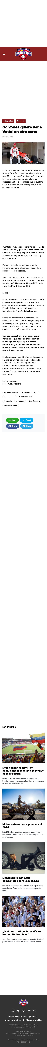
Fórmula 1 (26, 392)
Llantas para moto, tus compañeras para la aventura (20, 879)
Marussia (8, 401)
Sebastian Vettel (10, 405)
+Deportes (8, 121)
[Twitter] (13, 1010)
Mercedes (20, 401)
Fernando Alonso (11, 392)
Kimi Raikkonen (25, 397)
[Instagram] (23, 1010)
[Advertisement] (23, 23)
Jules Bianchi (9, 397)
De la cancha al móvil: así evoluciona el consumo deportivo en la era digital (23, 770)
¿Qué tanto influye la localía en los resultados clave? (21, 933)
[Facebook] (18, 1010)
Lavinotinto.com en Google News (22, 1017)
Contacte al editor (13, 1020)
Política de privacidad (32, 1020)
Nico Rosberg (34, 401)
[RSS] (34, 1010)
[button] (3, 53)
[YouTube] (29, 1010)
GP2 (36, 392)
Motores (20, 121)
